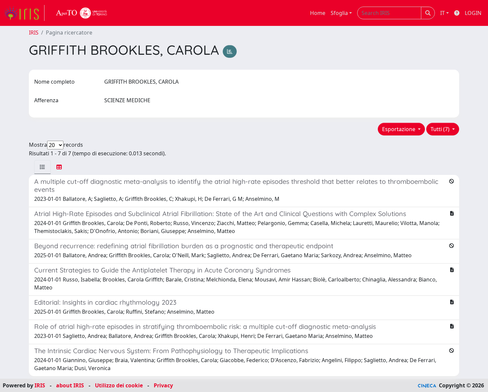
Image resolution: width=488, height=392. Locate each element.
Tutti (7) (441, 129)
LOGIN (473, 13)
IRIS (34, 32)
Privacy (163, 385)
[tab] (42, 167)
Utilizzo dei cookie (119, 385)
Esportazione (399, 129)
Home (317, 13)
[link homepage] (24, 13)
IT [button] (442, 13)
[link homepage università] (82, 13)
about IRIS (70, 385)
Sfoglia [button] (339, 13)
